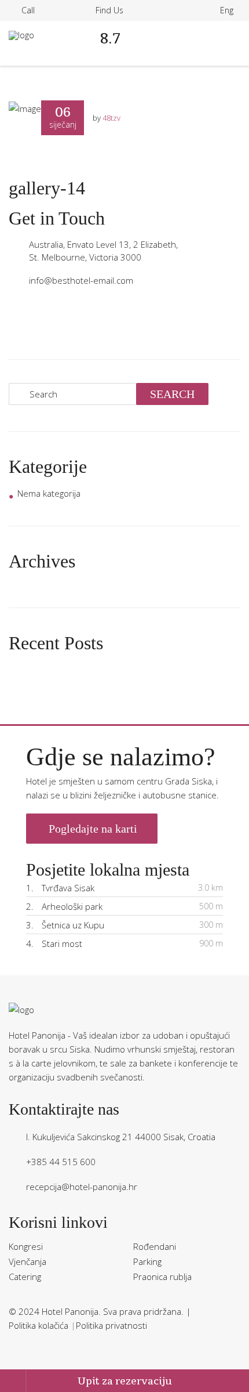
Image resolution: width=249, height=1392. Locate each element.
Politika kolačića (40, 1325)
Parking (147, 1261)
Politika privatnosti (111, 1325)
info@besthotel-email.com (81, 280)
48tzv (111, 118)
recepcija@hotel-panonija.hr (81, 1186)
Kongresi (26, 1246)
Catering (25, 1276)
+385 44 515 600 (61, 1161)
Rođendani (154, 1246)
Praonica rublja (162, 1276)
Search (172, 394)
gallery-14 (47, 188)
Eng (226, 10)
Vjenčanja (27, 1261)
